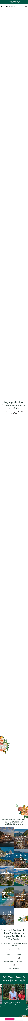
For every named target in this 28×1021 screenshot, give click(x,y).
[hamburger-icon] (26, 6)
